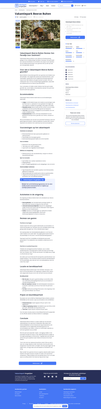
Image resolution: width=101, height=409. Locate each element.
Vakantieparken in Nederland (72, 105)
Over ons (39, 403)
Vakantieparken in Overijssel (72, 102)
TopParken (41, 395)
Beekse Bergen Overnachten (69, 397)
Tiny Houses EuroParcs (68, 395)
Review (84, 5)
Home (16, 10)
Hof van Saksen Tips (67, 393)
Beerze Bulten (18, 395)
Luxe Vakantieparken (70, 107)
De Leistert (17, 393)
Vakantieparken (33, 5)
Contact (53, 5)
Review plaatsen (75, 123)
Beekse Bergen (18, 392)
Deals (47, 5)
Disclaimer (31, 403)
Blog (41, 5)
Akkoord (64, 406)
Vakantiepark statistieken (69, 392)
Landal (40, 392)
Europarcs (41, 397)
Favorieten (78, 5)
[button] (17, 47)
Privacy (24, 403)
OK (83, 378)
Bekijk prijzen (36, 363)
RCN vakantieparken (43, 393)
